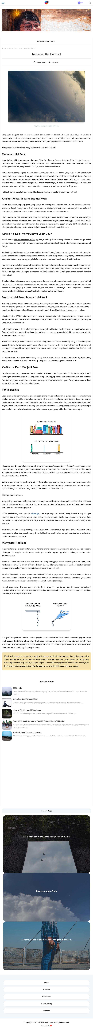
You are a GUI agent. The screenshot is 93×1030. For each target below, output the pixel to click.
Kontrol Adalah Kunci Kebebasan (27, 710)
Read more (46, 871)
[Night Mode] (80, 2)
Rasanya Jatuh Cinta (46, 891)
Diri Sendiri (17, 688)
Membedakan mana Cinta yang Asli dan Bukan (46, 836)
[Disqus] (46, 776)
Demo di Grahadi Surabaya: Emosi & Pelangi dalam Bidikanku (38, 721)
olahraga (35, 514)
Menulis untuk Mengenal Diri (25, 699)
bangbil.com (48, 1022)
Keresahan (55, 62)
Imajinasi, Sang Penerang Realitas (27, 732)
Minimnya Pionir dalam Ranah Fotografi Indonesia (46, 41)
